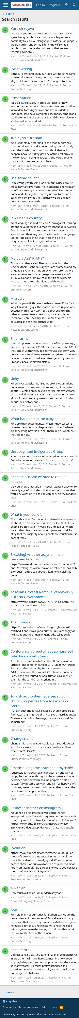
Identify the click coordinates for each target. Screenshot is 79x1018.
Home (53, 1007)
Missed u (18, 298)
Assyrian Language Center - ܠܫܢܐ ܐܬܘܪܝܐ (35, 901)
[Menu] (5, 5)
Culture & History (21, 89)
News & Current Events (24, 169)
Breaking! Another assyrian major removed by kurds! (38, 557)
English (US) (12, 1001)
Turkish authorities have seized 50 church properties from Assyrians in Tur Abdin (42, 701)
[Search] (74, 5)
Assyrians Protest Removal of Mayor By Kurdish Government (42, 594)
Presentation (21, 97)
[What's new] (66, 5)
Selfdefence (20, 949)
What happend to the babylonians (38, 418)
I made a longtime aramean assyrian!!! (42, 767)
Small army (20, 338)
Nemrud (16, 56)
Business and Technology (26, 759)
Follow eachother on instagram (36, 807)
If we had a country (26, 218)
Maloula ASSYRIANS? (27, 258)
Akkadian (18, 888)
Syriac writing (21, 68)
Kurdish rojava (22, 28)
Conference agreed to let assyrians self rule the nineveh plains (42, 653)
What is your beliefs (26, 514)
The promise (21, 622)
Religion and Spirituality (25, 545)
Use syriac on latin (25, 178)
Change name (22, 738)
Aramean (18, 909)
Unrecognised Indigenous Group (37, 451)
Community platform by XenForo (35, 1014)
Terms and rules (28, 1007)
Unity (15, 378)
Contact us (9, 1007)
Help (43, 1007)
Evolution (18, 847)
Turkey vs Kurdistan (26, 137)
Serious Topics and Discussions (29, 60)
